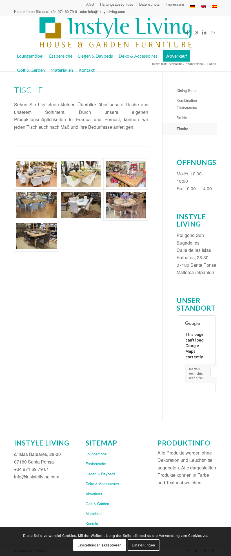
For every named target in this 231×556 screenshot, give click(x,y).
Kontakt (92, 523)
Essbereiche (96, 463)
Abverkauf (94, 493)
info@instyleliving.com (106, 11)
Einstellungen (143, 545)
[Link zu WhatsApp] (212, 32)
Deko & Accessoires (102, 483)
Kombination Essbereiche (187, 104)
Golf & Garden (97, 503)
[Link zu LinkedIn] (204, 32)
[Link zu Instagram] (196, 32)
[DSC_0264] (81, 205)
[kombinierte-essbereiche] (125, 205)
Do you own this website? (196, 373)
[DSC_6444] (81, 174)
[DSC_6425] (125, 174)
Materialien (94, 513)
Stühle (182, 117)
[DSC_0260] (36, 236)
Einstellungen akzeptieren (99, 545)
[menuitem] (90, 4)
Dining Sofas (187, 90)
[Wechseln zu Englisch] (203, 6)
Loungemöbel (96, 453)
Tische (182, 128)
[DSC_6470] (36, 174)
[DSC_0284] (36, 205)
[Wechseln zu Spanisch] (214, 6)
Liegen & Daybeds (100, 473)
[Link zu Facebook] (187, 32)
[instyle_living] (115, 32)
